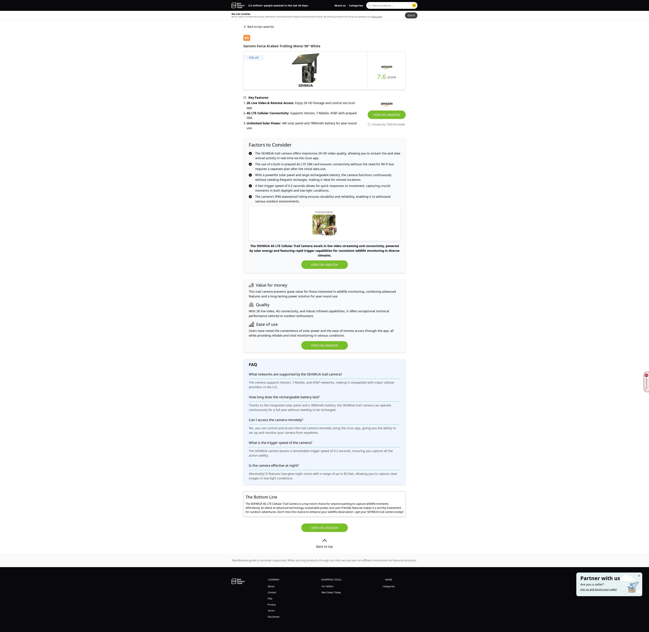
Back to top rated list (260, 27)
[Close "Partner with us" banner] (639, 576)
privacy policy (376, 17)
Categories (356, 5)
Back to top (324, 546)
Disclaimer (274, 616)
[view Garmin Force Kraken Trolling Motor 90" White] (306, 71)
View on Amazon (386, 115)
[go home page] (238, 5)
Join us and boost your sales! (598, 589)
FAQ (270, 598)
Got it (411, 15)
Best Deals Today (331, 592)
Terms (271, 610)
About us (340, 5)
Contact (272, 592)
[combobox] (392, 5)
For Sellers (327, 586)
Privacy (272, 604)
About (271, 586)
